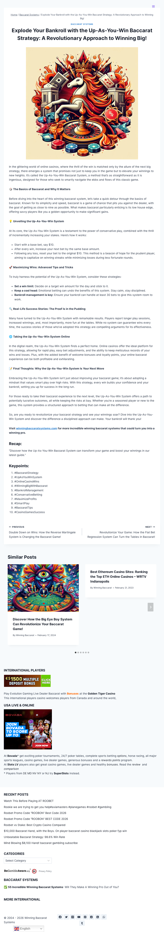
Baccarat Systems (82, 24)
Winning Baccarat (25, 635)
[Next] (150, 607)
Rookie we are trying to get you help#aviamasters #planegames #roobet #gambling (57, 807)
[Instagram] (72, 917)
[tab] (75, 652)
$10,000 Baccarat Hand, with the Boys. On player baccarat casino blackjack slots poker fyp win (65, 831)
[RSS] (97, 917)
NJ (47, 773)
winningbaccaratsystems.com (36, 428)
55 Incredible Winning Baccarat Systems (35, 887)
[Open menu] (153, 6)
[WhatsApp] (104, 917)
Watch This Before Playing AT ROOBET (29, 801)
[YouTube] (79, 917)
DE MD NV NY (32, 773)
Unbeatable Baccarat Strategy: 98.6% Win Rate (34, 837)
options (122, 755)
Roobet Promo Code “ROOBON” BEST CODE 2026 (36, 818)
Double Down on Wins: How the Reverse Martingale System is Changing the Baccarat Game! (42, 532)
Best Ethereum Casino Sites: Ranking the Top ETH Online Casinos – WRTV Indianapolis (119, 576)
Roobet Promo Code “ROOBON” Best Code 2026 (35, 813)
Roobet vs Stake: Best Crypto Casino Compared (35, 825)
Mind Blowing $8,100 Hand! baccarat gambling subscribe (41, 843)
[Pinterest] (85, 917)
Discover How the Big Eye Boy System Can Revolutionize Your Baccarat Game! (42, 624)
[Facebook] (60, 917)
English (24, 928)
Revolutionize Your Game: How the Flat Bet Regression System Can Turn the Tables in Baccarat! (121, 532)
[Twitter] (66, 917)
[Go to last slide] (13, 607)
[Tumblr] (82, 923)
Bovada (12, 755)
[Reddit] (91, 917)
